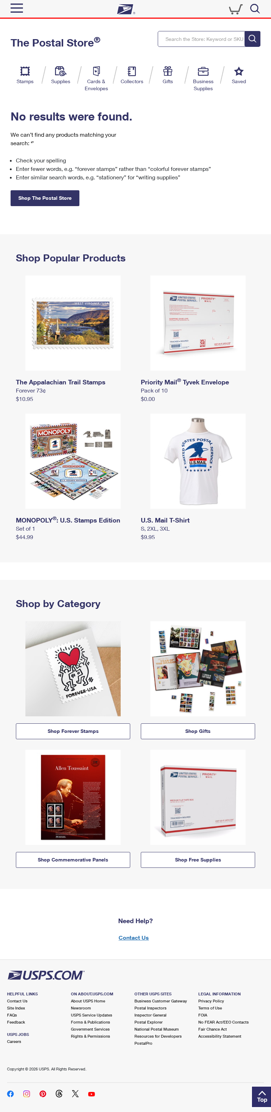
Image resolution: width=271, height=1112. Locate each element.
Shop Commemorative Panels (73, 860)
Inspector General (150, 1015)
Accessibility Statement (219, 1036)
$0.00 (148, 398)
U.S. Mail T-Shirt (165, 520)
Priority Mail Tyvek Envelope (185, 382)
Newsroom (81, 1008)
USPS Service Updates (91, 1015)
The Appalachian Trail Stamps (61, 382)
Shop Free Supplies (198, 860)
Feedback (16, 1022)
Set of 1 (25, 528)
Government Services (90, 1029)
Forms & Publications (90, 1022)
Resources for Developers (158, 1036)
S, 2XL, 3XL (155, 528)
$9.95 (148, 536)
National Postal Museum (156, 1029)
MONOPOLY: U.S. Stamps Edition (68, 520)
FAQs (12, 1015)
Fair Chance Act (212, 1029)
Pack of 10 (154, 390)
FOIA (202, 1015)
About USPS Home (88, 1001)
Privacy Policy (211, 1001)
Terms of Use (210, 1008)
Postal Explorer (148, 1022)
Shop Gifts (198, 731)
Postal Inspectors (150, 1008)
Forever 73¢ (31, 390)
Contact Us (134, 937)
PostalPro (143, 1043)
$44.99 (24, 536)
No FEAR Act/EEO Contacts (223, 1022)
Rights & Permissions (90, 1036)
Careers (14, 1041)
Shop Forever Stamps (73, 731)
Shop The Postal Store (45, 198)
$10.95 (24, 398)
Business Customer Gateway (160, 1001)
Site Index (16, 1008)
